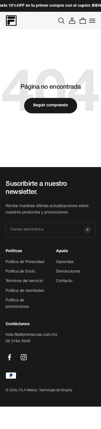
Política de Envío (20, 272)
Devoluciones (68, 272)
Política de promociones (17, 304)
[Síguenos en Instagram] (23, 357)
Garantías (65, 262)
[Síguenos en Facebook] (9, 357)
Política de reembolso (25, 291)
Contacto (64, 281)
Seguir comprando (50, 105)
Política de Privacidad (25, 262)
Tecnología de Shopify (55, 390)
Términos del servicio (24, 281)
